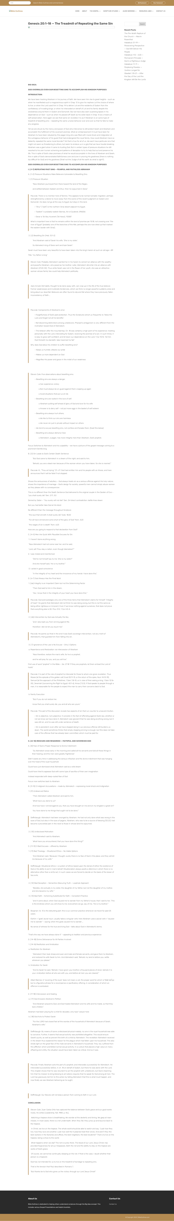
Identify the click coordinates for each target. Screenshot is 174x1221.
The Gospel (94, 11)
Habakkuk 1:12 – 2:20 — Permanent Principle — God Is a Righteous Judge (135, 58)
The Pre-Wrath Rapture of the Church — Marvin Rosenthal (135, 36)
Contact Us (160, 11)
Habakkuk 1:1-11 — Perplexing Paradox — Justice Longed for (133, 67)
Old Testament (142, 3)
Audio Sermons (129, 11)
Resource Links (145, 11)
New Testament (158, 3)
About (84, 11)
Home (77, 11)
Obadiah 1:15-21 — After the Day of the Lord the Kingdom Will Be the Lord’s (135, 76)
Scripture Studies (110, 11)
